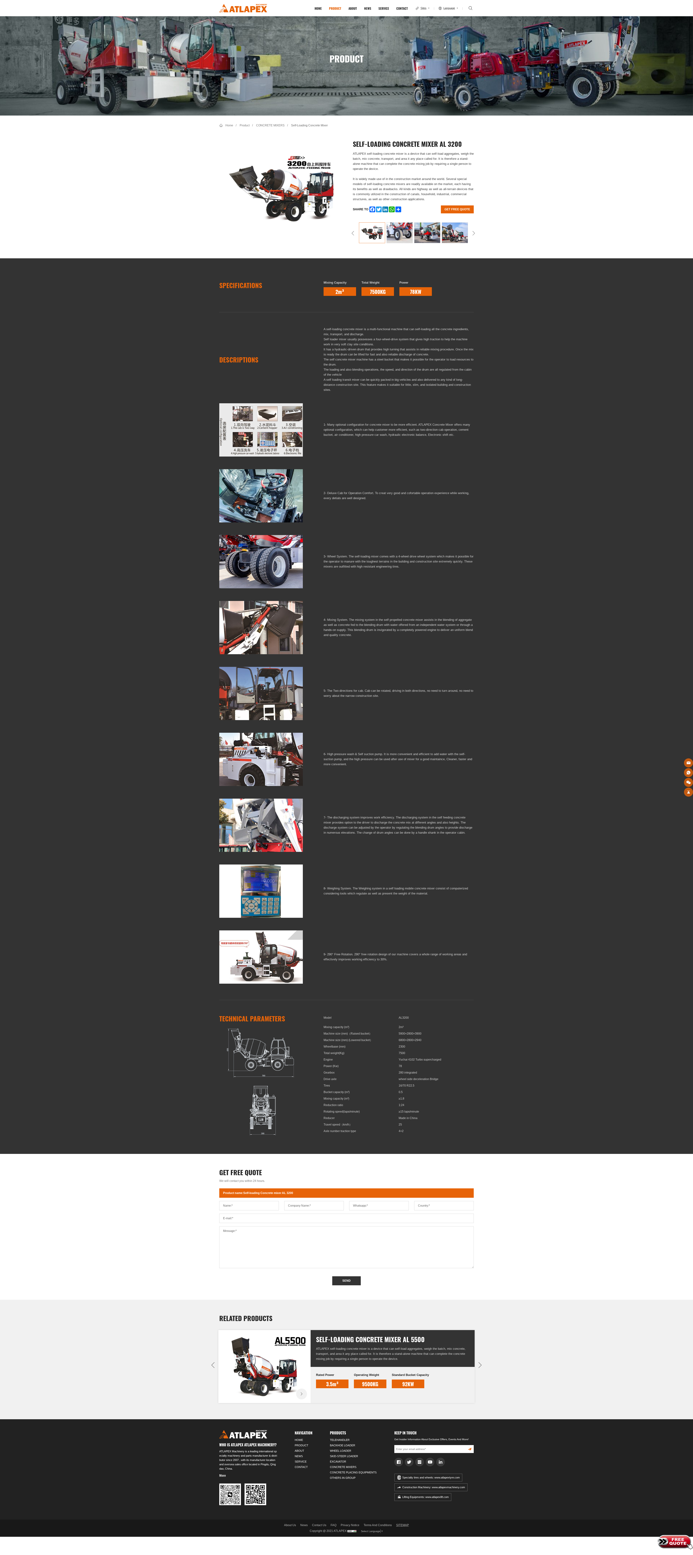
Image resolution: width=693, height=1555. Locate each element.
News (304, 1525)
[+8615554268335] (688, 772)
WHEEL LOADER (340, 1450)
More (222, 1475)
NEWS (367, 8)
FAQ (333, 1525)
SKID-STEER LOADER (344, 1456)
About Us (290, 1525)
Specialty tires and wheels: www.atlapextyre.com (431, 1477)
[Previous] (352, 233)
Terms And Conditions (378, 1525)
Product (245, 125)
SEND (346, 1280)
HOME (318, 8)
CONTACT (402, 8)
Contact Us (319, 1525)
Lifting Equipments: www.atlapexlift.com (425, 1496)
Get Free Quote (457, 209)
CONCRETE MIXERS (270, 125)
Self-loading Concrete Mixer (309, 125)
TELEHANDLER (340, 1439)
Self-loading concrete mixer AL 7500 (370, 1339)
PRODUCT (335, 8)
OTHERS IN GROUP (343, 1477)
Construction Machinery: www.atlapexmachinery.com (433, 1487)
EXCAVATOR (338, 1461)
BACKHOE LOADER (342, 1445)
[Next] (473, 233)
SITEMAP (402, 1525)
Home (229, 125)
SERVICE (383, 8)
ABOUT (352, 8)
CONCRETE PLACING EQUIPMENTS (353, 1472)
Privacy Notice (350, 1525)
